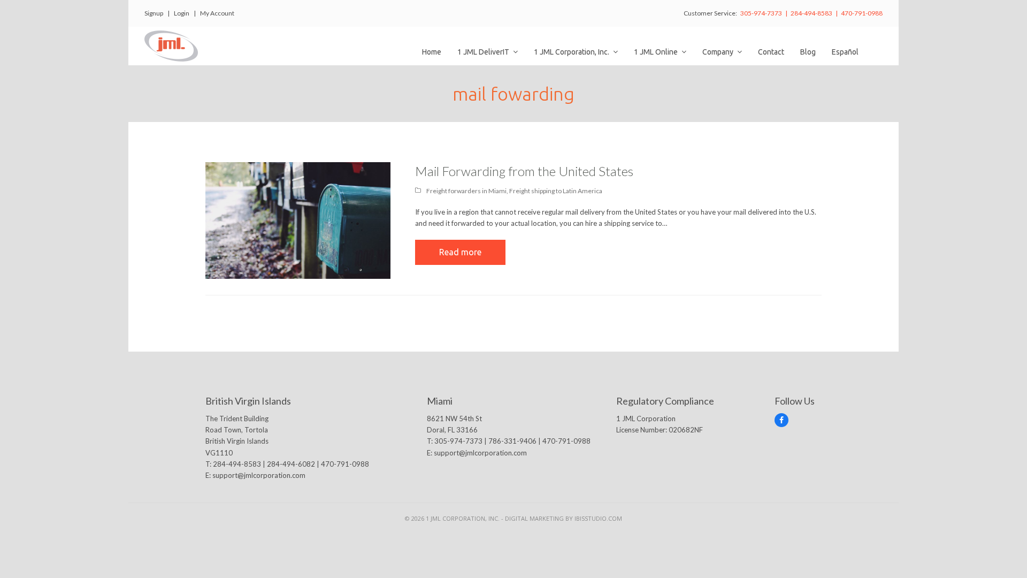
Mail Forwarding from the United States (524, 171)
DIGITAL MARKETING (535, 518)
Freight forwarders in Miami (466, 191)
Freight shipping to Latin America (555, 191)
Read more (460, 252)
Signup (153, 13)
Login (181, 13)
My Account (217, 13)
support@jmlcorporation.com (258, 475)
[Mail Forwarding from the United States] (297, 220)
